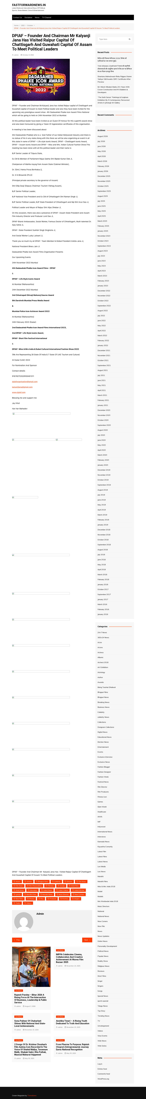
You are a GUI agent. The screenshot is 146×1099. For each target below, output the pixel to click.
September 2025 (104, 191)
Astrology (101, 672)
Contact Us (17, 17)
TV (99, 1021)
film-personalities (35, 886)
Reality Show (103, 961)
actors (18, 881)
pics (42, 899)
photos (31, 899)
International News (105, 832)
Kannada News (103, 841)
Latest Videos (63, 890)
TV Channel (46, 17)
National (101, 911)
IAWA (100, 817)
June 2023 (102, 261)
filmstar (51, 886)
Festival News (103, 782)
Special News (103, 996)
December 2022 (104, 291)
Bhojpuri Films (43, 881)
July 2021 (101, 375)
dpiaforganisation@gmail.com (25, 382)
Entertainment (103, 747)
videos (29, 903)
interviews (33, 890)
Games (100, 802)
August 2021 (103, 370)
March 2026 (102, 161)
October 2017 (103, 589)
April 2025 (102, 216)
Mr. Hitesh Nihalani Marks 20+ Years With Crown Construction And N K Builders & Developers (114, 89)
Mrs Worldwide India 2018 (108, 901)
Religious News (103, 966)
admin (16, 55)
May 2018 (102, 564)
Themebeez (31, 1096)
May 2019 (102, 505)
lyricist (18, 894)
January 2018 (103, 584)
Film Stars (19, 886)
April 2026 (102, 156)
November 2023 (104, 236)
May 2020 (102, 445)
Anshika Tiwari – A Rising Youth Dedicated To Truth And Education (72, 1022)
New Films (19, 899)
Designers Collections (106, 727)
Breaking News (103, 702)
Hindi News (20, 890)
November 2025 (104, 181)
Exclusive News (104, 762)
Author (100, 677)
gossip (62, 886)
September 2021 (104, 365)
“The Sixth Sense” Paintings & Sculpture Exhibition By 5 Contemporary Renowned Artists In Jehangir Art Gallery (113, 100)
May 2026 (102, 151)
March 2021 (102, 395)
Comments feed (104, 1074)
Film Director (102, 787)
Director (69, 881)
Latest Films (102, 856)
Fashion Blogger (104, 767)
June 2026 (102, 146)
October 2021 (103, 360)
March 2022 (102, 335)
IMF (99, 822)
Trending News (103, 1016)
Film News (82, 881)
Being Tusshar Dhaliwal (107, 687)
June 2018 (102, 559)
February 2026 (103, 166)
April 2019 (102, 510)
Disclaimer (28, 17)
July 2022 (101, 316)
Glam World (102, 807)
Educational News (104, 737)
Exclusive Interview (105, 757)
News (37, 17)
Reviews (101, 971)
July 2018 (101, 554)
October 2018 (103, 540)
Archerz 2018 (103, 662)
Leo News (18, 990)
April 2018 (102, 569)
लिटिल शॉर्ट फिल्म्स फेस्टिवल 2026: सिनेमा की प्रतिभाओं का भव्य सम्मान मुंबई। (112, 59)
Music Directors (103, 906)
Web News (102, 1041)
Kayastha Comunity (105, 847)
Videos (100, 1031)
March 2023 (102, 276)
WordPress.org (103, 1079)
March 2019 (102, 515)
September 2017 (104, 594)
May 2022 (102, 325)
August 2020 (103, 430)
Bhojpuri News (103, 697)
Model (100, 891)
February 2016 (103, 609)
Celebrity (57, 881)
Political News (103, 951)
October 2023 (103, 241)
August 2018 (103, 550)
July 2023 (101, 256)
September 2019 (104, 485)
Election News (103, 742)
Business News (103, 707)
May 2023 (102, 266)
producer (53, 899)
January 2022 (103, 345)
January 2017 (103, 599)
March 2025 (102, 221)
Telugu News (103, 1006)
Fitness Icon (102, 797)
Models (100, 896)
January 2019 (103, 525)
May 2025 (102, 211)
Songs (100, 991)
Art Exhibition (103, 667)
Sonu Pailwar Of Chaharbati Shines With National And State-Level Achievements (30, 1023)
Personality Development (107, 946)
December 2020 (104, 410)
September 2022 (104, 306)
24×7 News (102, 632)
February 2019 (103, 520)
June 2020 (102, 440)
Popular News (103, 956)
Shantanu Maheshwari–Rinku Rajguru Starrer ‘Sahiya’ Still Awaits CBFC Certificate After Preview (115, 79)
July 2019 (101, 495)
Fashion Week (103, 777)
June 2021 (102, 380)
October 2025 (103, 186)
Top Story (101, 1011)
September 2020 (104, 425)
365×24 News (103, 637)
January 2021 (103, 405)
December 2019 (104, 470)
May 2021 (102, 385)
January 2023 (103, 286)
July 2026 (101, 141)
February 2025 (103, 226)
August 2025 (103, 196)
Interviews (102, 837)
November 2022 (104, 296)
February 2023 (103, 281)
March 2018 (102, 574)
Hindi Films (75, 886)
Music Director (64, 894)
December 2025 (104, 176)
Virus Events (102, 1036)
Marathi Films (103, 881)
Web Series (102, 1046)
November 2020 (104, 415)
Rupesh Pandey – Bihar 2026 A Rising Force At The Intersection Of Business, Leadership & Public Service (30, 999)
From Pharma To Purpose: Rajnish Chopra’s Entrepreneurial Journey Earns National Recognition (72, 1047)
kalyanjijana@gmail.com (22, 387)
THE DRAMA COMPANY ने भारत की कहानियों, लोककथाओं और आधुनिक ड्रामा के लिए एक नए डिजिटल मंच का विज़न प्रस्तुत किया (115, 68)
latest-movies (79, 890)
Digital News (102, 732)
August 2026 (103, 136)
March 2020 (102, 455)
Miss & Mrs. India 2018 (106, 886)
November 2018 (104, 535)
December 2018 (104, 530)
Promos (65, 899)
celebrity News (103, 717)
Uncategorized (103, 1026)
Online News (102, 941)
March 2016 (102, 604)
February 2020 (103, 460)
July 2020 (101, 435)
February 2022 (103, 340)
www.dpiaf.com (18, 392)
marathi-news (47, 894)
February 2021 (103, 400)
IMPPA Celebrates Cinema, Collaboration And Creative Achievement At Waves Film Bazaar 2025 (69, 958)
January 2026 (103, 171)
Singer (100, 981)
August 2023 (103, 251)
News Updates (103, 936)
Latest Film (102, 851)
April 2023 (102, 271)
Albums (100, 657)
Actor (100, 642)
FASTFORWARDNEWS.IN (29, 5)
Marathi (100, 876)
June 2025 (102, 206)
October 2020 (103, 420)
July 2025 (101, 201)
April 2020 (102, 450)
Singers (77, 899)
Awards (101, 682)
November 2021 (104, 355)
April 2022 (102, 330)
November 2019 (104, 475)
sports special (103, 1001)
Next (86, 940)
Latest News (47, 890)
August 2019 (103, 490)
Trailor (18, 903)
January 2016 (103, 614)
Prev (18, 940)
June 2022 (102, 320)
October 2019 (103, 480)
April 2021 (102, 390)
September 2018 (104, 545)
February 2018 (103, 579)
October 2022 (103, 301)
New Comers (79, 894)
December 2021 (104, 350)
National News (103, 916)
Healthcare (102, 812)
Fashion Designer (104, 772)
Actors (100, 647)
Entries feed (102, 1069)
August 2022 (103, 310)
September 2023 (104, 246)
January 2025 (103, 231)
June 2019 (102, 500)
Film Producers (103, 792)
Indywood (101, 827)
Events (100, 752)
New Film (101, 926)
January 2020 (103, 465)
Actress (29, 881)
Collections (102, 722)
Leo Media (102, 866)
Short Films (102, 976)
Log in (100, 1064)
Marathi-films (31, 894)
